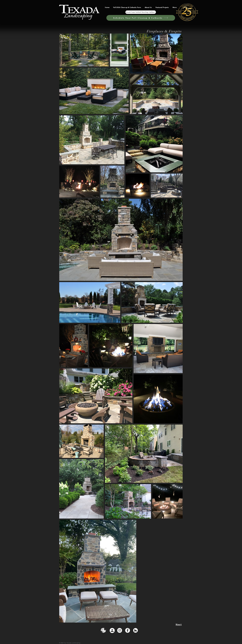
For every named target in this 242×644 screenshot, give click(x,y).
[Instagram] (119, 630)
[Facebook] (127, 630)
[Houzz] (135, 630)
